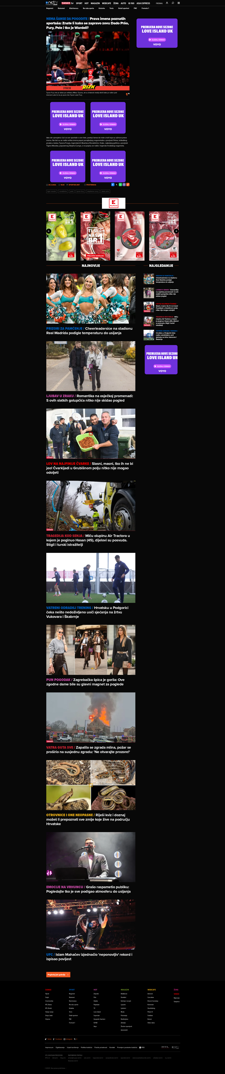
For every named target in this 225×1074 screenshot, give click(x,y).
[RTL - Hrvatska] (165, 1047)
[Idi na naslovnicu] (52, 5)
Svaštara (150, 1015)
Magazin (95, 3)
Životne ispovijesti (126, 1026)
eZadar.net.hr (158, 1058)
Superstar (97, 1015)
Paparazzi (96, 1004)
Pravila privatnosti (100, 1047)
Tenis (112, 8)
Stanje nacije (49, 1012)
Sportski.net (74, 185)
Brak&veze (124, 994)
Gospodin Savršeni (99, 1019)
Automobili (124, 1030)
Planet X (150, 1012)
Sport (79, 3)
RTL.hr (47, 1058)
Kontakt (112, 1047)
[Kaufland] (112, 203)
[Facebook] (112, 184)
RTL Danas (48, 1004)
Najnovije (177, 998)
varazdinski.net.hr (112, 1058)
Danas (48, 989)
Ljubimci (123, 1008)
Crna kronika (49, 1001)
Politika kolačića (86, 1047)
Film (95, 997)
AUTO (123, 3)
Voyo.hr (63, 1058)
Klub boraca (73, 8)
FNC (135, 8)
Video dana (151, 1023)
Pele (71, 191)
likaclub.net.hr (73, 1061)
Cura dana (151, 997)
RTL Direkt (48, 1008)
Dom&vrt (123, 997)
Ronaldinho (63, 191)
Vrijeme (47, 1019)
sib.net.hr (87, 1058)
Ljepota (123, 1004)
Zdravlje (123, 1023)
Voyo (95, 1026)
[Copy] (127, 184)
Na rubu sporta (88, 8)
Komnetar (151, 1004)
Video (176, 993)
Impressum (49, 1047)
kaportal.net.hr (98, 1058)
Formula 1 (145, 8)
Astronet (150, 994)
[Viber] (124, 184)
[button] (48, 231)
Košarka (102, 8)
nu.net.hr (168, 1058)
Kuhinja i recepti (126, 1001)
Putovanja (124, 1015)
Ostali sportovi (123, 8)
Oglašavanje (60, 1047)
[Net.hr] (175, 1047)
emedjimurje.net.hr (75, 1058)
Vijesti (47, 994)
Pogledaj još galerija (56, 974)
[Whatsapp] (120, 184)
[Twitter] (116, 184)
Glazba (96, 1001)
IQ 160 (131, 3)
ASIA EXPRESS (143, 3)
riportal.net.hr (125, 1058)
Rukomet (61, 8)
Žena (115, 3)
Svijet (47, 997)
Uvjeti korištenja (73, 1047)
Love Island (97, 1012)
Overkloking (151, 1008)
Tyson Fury (80, 191)
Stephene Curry (92, 191)
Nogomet (49, 8)
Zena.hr (55, 1058)
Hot (86, 3)
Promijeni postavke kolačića (127, 1047)
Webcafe (106, 3)
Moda (122, 1012)
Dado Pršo (105, 191)
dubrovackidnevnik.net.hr (142, 1058)
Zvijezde (96, 994)
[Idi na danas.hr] (68, 3)
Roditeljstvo (124, 1019)
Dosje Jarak (48, 1015)
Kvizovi (150, 1019)
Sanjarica (176, 1001)
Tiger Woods (51, 191)
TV (94, 1008)
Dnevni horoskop (153, 1001)
